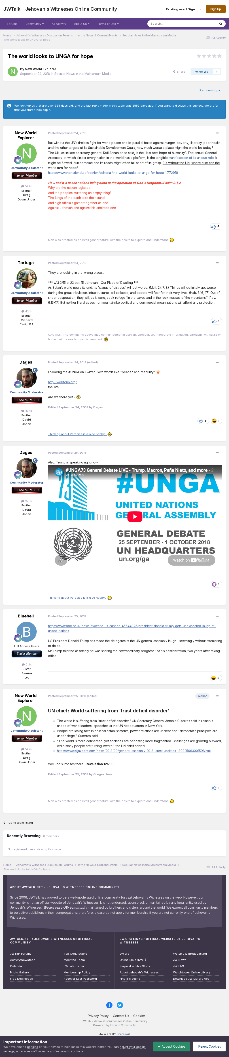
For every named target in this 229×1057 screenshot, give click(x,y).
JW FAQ (178, 966)
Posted (67, 133)
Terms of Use (107, 23)
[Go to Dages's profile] (27, 378)
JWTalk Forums (20, 953)
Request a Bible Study (135, 966)
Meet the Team (74, 960)
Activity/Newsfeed (22, 960)
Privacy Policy (98, 1016)
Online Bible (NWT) (133, 960)
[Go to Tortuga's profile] (27, 278)
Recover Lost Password (80, 978)
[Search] (221, 23)
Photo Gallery (19, 972)
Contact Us (121, 1016)
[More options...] (217, 133)
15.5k (28, 411)
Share (180, 71)
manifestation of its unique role (191, 158)
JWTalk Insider (74, 966)
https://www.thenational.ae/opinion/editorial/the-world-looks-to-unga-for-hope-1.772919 (113, 173)
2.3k (28, 664)
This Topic (203, 23)
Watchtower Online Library (191, 972)
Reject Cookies (209, 1046)
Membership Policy (77, 972)
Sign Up (215, 9)
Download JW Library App (191, 978)
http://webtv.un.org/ (62, 382)
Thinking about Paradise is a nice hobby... (77, 434)
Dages (25, 362)
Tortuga (26, 262)
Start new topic (210, 90)
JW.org (124, 953)
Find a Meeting (130, 978)
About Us (81, 23)
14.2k (28, 186)
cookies (32, 1047)
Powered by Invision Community (114, 1025)
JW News (179, 960)
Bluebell (26, 616)
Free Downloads (21, 978)
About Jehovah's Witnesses (139, 972)
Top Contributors (75, 953)
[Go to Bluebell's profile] (27, 632)
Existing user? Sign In (183, 9)
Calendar (16, 966)
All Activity (59, 23)
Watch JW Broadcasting (190, 953)
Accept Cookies (173, 1046)
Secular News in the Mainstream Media (82, 74)
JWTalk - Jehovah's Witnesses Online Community (60, 9)
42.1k (28, 311)
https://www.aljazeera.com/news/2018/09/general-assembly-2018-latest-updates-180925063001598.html (134, 751)
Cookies (139, 1016)
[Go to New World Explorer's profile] (13, 71)
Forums (12, 23)
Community (33, 23)
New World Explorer (40, 69)
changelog (123, 1034)
